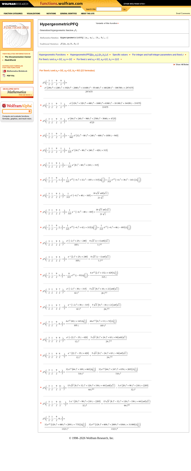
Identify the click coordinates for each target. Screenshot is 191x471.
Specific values (120, 54)
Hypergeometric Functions (52, 54)
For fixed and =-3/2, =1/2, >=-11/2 (98, 59)
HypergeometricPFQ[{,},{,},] (89, 54)
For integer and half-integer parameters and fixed (158, 54)
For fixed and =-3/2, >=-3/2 (55, 59)
